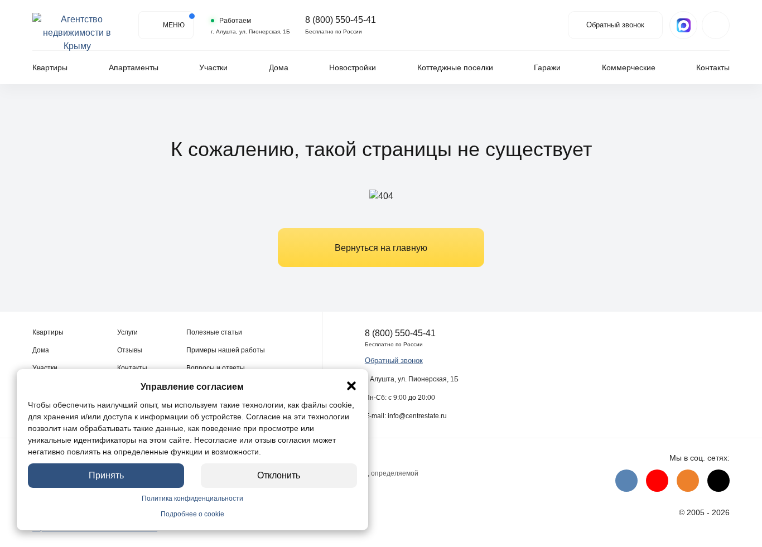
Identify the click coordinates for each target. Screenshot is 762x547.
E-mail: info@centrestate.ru (406, 416)
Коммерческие (628, 67)
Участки (213, 67)
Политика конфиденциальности (192, 498)
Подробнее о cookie (192, 514)
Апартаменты (133, 67)
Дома (278, 67)
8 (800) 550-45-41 (340, 20)
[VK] (626, 480)
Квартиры (49, 67)
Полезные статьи (214, 332)
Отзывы (129, 350)
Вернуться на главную (381, 248)
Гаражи (547, 67)
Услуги (127, 332)
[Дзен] (718, 480)
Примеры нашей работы (225, 350)
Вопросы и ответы (215, 368)
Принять (106, 475)
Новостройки (352, 67)
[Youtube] (657, 480)
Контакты (713, 67)
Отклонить (279, 475)
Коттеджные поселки (455, 67)
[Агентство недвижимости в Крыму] (77, 25)
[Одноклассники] (688, 480)
